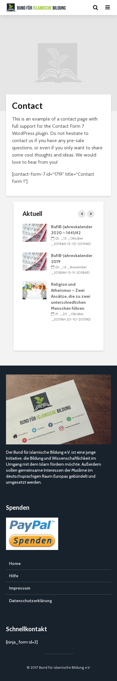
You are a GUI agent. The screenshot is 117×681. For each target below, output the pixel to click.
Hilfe (13, 575)
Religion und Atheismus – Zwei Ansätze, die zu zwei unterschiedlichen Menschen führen (70, 296)
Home (15, 563)
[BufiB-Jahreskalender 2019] (34, 261)
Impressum (19, 588)
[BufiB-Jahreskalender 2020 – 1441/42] (34, 232)
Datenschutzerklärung (30, 600)
